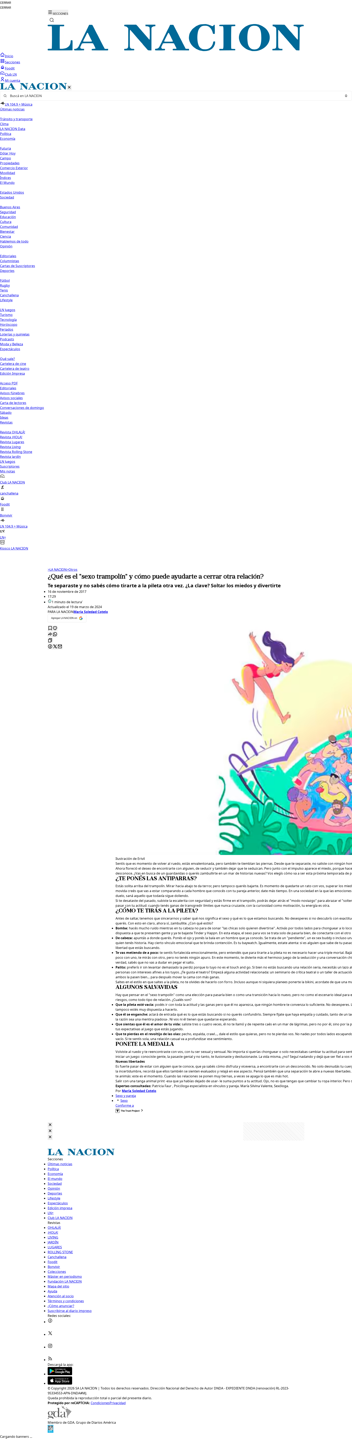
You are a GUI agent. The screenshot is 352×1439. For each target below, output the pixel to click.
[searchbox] (174, 95)
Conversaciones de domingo (22, 407)
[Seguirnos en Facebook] (50, 1322)
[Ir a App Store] (60, 1383)
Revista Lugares (12, 442)
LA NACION (57, 569)
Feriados (6, 329)
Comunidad (9, 226)
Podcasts (7, 339)
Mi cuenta (12, 80)
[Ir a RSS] (50, 1359)
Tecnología (8, 319)
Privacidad (118, 1403)
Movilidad (7, 173)
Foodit (10, 68)
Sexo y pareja (126, 1095)
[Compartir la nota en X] (55, 646)
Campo (5, 158)
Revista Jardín (10, 456)
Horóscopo (8, 324)
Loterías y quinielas (15, 334)
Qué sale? (7, 359)
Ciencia (5, 236)
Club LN (11, 74)
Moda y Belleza (11, 344)
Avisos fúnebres (12, 393)
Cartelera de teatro (14, 368)
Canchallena (9, 295)
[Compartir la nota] (50, 634)
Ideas (4, 417)
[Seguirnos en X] (50, 1334)
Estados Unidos (12, 192)
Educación (8, 217)
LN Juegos (7, 310)
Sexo (124, 1100)
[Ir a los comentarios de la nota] (55, 628)
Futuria (5, 148)
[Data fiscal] (50, 1431)
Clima (4, 124)
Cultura (5, 222)
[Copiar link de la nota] (50, 640)
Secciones (12, 62)
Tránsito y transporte (16, 119)
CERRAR (5, 2)
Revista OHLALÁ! (12, 432)
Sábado (6, 412)
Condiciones (100, 1403)
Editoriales (8, 256)
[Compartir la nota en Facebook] (50, 646)
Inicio (9, 56)
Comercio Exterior (14, 168)
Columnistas (9, 261)
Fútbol (5, 280)
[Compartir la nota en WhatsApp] (55, 634)
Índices (5, 178)
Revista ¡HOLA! (11, 437)
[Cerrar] (69, 87)
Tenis (4, 290)
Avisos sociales (11, 398)
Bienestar (7, 231)
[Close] (50, 1125)
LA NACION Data (12, 129)
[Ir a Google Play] (60, 1374)
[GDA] (59, 1417)
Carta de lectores (13, 403)
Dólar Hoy (7, 153)
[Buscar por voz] (346, 96)
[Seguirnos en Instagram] (50, 1347)
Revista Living (10, 447)
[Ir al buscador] (52, 20)
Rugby (5, 285)
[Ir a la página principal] (176, 50)
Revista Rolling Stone (16, 451)
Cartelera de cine (13, 363)
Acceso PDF (9, 383)
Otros (72, 569)
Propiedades (10, 163)
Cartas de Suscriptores (17, 266)
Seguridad (8, 212)
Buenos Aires (10, 207)
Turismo (6, 315)
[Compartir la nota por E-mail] (59, 646)
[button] (176, 317)
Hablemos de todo (14, 241)
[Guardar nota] (50, 628)
